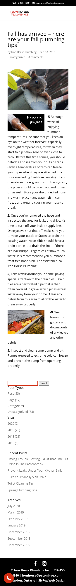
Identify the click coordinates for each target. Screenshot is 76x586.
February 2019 (17, 519)
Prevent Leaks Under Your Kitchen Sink (35, 470)
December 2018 (19, 532)
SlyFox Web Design (51, 580)
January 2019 (16, 525)
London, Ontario (23, 580)
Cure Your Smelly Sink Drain (27, 477)
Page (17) (14, 400)
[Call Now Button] (9, 578)
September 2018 (19, 538)
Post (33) (14, 393)
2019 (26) (14, 430)
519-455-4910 (22, 2)
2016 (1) (13, 443)
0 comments (36, 57)
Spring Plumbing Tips (22, 490)
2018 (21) (14, 436)
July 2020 (14, 506)
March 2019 (16, 512)
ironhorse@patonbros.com (41, 575)
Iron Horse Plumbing (24, 52)
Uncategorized (16, 57)
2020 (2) (13, 424)
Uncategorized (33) (21, 412)
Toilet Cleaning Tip (20, 483)
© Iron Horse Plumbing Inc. (30, 570)
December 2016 (19, 545)
